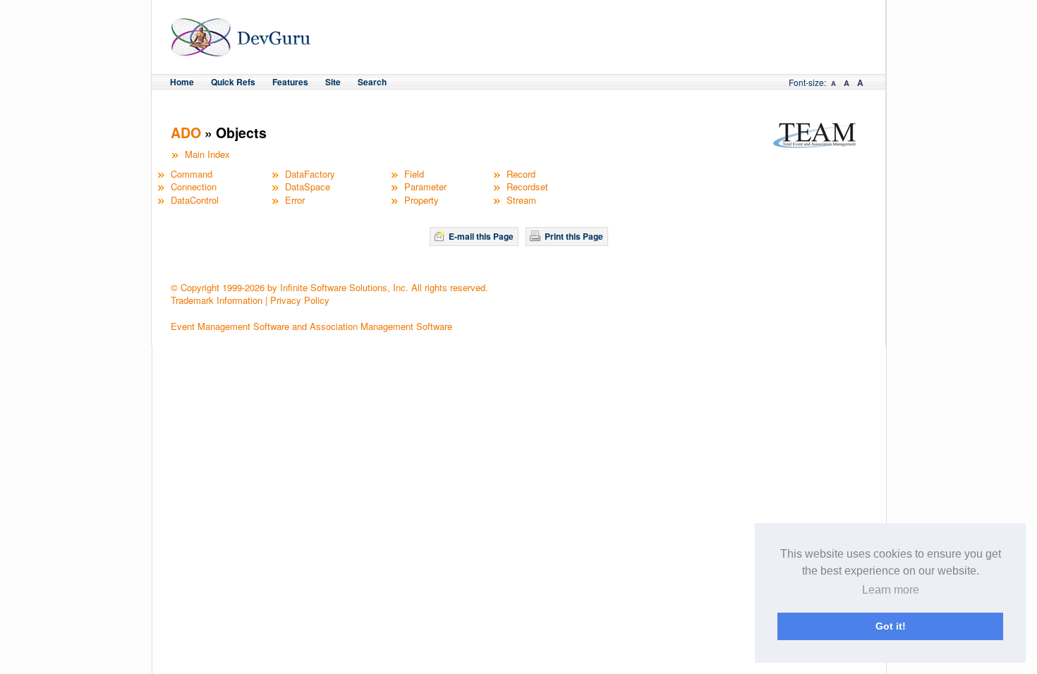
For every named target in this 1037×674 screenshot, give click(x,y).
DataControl (195, 200)
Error (295, 200)
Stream (521, 200)
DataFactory (310, 173)
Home (182, 81)
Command (191, 173)
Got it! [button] (890, 626)
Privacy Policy (299, 300)
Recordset (527, 186)
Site (333, 81)
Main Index (207, 154)
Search (372, 81)
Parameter (425, 186)
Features (290, 81)
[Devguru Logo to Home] (241, 50)
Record (521, 173)
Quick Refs (233, 81)
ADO (186, 132)
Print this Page (574, 236)
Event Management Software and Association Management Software (311, 326)
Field (414, 173)
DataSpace (307, 186)
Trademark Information (216, 300)
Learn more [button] (890, 590)
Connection (194, 186)
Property (421, 200)
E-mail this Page (481, 236)
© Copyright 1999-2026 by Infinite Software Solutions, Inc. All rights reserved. (329, 287)
